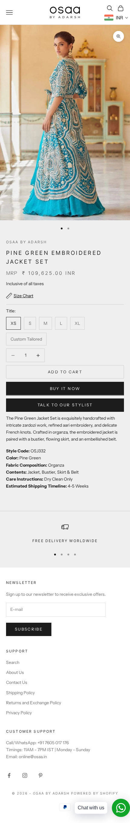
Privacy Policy (19, 712)
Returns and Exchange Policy (33, 702)
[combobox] (116, 18)
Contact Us (16, 682)
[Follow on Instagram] (25, 775)
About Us (15, 672)
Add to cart (65, 371)
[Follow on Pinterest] (40, 775)
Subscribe (29, 629)
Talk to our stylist (65, 404)
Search (12, 662)
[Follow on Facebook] (9, 775)
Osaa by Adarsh (26, 242)
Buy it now (65, 388)
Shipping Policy (20, 692)
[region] (65, 533)
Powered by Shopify (94, 793)
